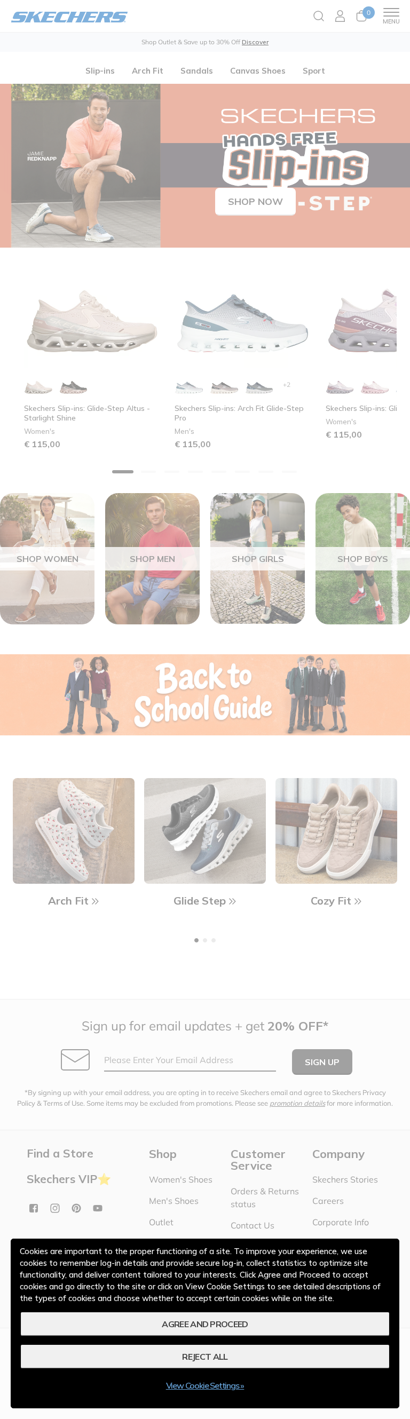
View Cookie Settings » (205, 1385)
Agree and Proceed (205, 1324)
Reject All (204, 1356)
